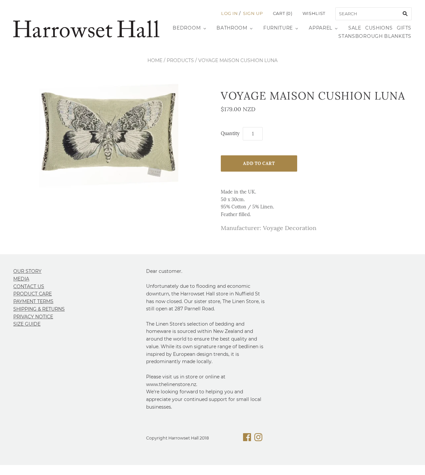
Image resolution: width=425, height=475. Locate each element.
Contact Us (28, 286)
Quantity (230, 133)
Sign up (253, 13)
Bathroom (231, 28)
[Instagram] (258, 438)
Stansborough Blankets (374, 36)
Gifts (404, 28)
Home (154, 60)
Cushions (379, 28)
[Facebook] (247, 438)
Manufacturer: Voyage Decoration (268, 228)
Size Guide (27, 324)
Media (21, 279)
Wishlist (313, 13)
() (283, 13)
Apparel (320, 28)
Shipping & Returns (39, 309)
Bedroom (187, 28)
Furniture (278, 28)
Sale (354, 28)
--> (86, 29)
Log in (229, 13)
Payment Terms (33, 301)
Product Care (32, 294)
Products (180, 60)
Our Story (27, 271)
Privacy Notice (33, 317)
